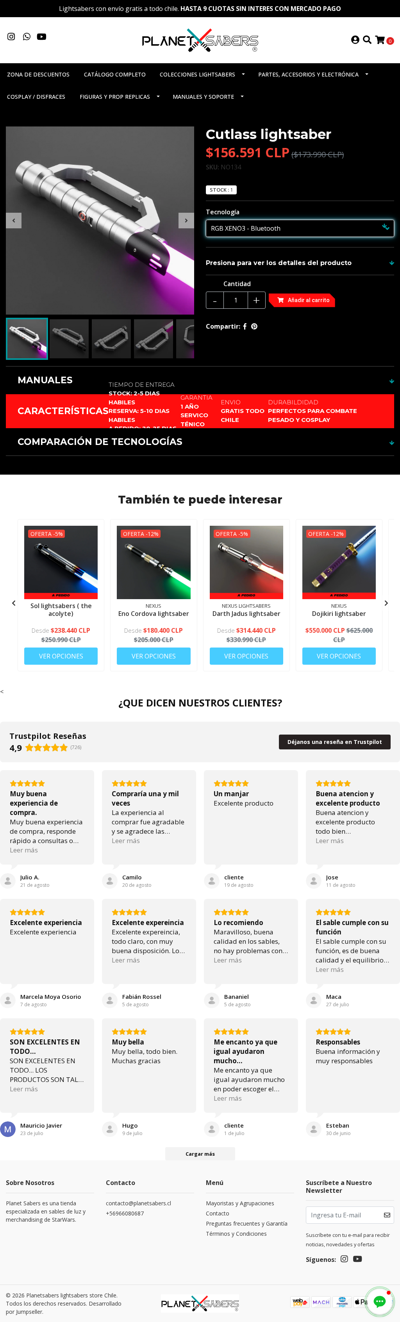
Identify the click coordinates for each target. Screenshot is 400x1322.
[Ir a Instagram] (11, 37)
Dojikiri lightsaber (339, 613)
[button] (379, 1301)
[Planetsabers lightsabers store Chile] (200, 39)
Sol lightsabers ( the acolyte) (61, 609)
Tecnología (222, 212)
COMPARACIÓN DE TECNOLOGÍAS (100, 441)
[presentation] (13, 220)
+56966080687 (125, 1213)
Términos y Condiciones (236, 1233)
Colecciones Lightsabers (197, 74)
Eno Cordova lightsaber (153, 613)
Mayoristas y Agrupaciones (240, 1203)
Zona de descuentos (38, 74)
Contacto (217, 1213)
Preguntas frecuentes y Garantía (247, 1223)
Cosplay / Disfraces (36, 96)
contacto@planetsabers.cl (138, 1203)
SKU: (212, 167)
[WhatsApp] (26, 37)
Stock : (219, 189)
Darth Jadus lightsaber (246, 613)
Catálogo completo (115, 74)
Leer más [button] (24, 849)
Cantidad (237, 283)
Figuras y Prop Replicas (115, 96)
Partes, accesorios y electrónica (308, 74)
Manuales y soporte (203, 96)
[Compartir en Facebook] (244, 326)
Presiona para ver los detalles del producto (279, 263)
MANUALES (45, 380)
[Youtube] (41, 37)
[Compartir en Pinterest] (254, 326)
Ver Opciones (61, 656)
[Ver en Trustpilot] (8, 881)
